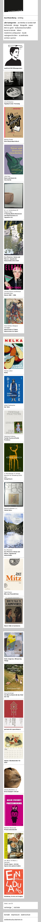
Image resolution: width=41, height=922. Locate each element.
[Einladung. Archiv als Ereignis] (13, 882)
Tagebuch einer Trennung (12, 104)
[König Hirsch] (13, 457)
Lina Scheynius (8, 102)
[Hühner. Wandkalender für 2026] (13, 746)
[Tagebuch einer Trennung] (13, 86)
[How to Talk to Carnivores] (13, 610)
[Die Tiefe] (13, 389)
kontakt (7, 915)
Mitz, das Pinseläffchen (11, 594)
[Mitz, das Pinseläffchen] (13, 574)
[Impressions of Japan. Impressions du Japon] (13, 311)
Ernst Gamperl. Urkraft (11, 791)
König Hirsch (8, 479)
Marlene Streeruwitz (10, 828)
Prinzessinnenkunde (10, 829)
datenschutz (25, 915)
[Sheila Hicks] (13, 494)
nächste (17, 907)
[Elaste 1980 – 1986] (13, 277)
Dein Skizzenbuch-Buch (11, 141)
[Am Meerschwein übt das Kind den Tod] (13, 677)
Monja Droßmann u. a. (10, 508)
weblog (20, 18)
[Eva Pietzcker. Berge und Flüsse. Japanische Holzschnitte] (13, 531)
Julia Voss (7, 176)
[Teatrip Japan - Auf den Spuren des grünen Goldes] (13, 846)
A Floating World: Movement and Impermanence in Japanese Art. (13, 215)
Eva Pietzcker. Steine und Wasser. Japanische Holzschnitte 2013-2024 (12, 258)
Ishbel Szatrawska (9, 405)
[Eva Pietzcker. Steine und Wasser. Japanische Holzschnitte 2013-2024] (13, 238)
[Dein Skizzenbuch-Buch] (13, 122)
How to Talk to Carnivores (12, 626)
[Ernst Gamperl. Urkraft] (13, 777)
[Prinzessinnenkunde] (13, 810)
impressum (15, 915)
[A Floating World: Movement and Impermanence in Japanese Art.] (13, 195)
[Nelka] (13, 353)
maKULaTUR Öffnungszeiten (13, 68)
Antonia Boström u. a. (10, 790)
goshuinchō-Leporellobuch (12, 729)
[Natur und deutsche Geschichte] (13, 159)
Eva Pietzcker (8, 550)
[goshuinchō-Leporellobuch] (13, 713)
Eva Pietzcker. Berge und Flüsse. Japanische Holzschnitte (12, 553)
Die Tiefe (7, 407)
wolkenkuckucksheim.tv (13, 920)
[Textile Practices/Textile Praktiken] (13, 422)
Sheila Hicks (8, 510)
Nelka (6, 372)
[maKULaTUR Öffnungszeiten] (13, 55)
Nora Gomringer (9, 693)
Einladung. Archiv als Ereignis (13, 896)
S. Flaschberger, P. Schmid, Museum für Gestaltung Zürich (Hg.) (13, 475)
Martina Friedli (8, 139)
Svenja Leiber (8, 371)
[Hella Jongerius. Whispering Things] (13, 644)
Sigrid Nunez (8, 592)
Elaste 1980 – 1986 (10, 295)
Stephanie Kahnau (9, 436)
